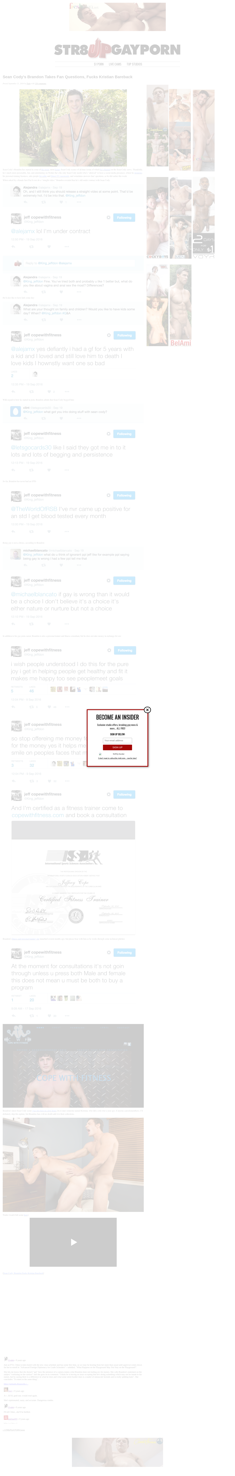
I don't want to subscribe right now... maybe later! (117, 758)
